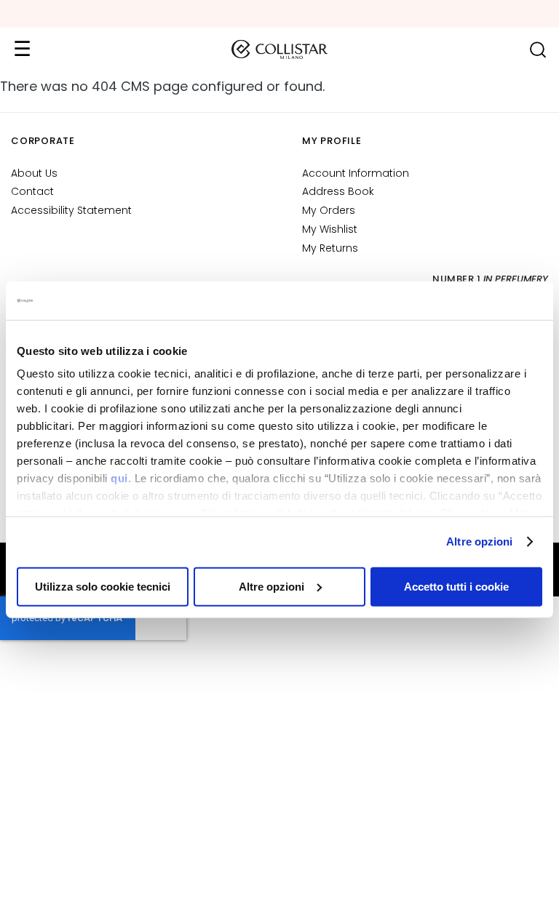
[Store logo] (279, 49)
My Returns (330, 248)
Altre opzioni (479, 541)
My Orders (328, 210)
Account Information (355, 173)
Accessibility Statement (71, 210)
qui (119, 478)
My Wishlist (329, 229)
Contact (32, 191)
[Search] (537, 49)
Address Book (338, 191)
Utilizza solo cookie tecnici (102, 586)
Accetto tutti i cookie (456, 586)
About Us (34, 173)
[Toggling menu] (22, 49)
